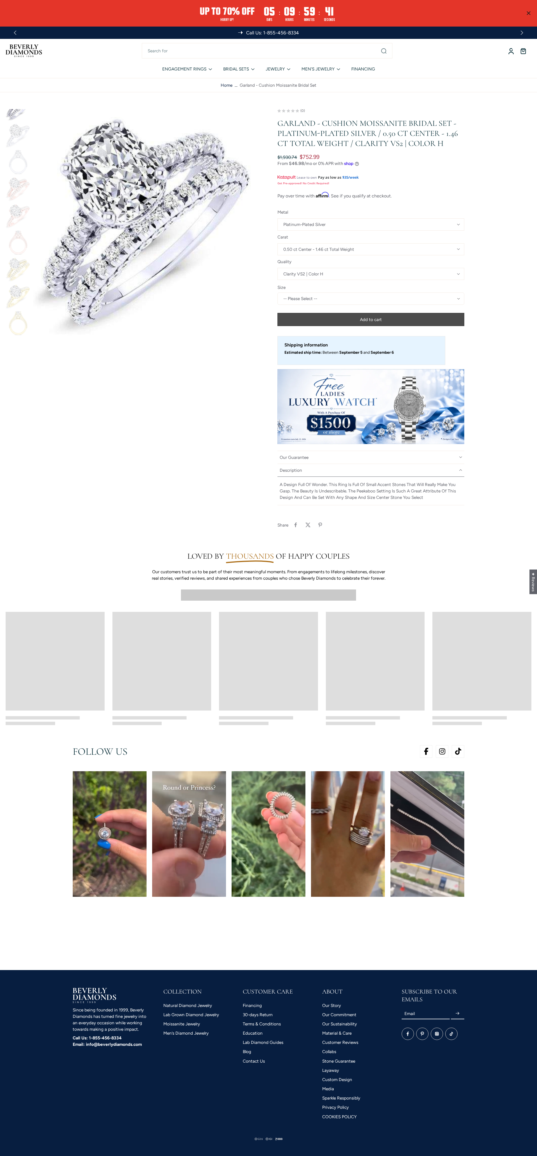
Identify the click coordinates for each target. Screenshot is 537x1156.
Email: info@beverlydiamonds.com (107, 1044)
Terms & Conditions (262, 1024)
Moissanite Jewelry (181, 1024)
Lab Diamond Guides (263, 1042)
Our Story (331, 1005)
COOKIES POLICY (339, 1116)
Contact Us (254, 1061)
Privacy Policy (335, 1107)
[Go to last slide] (15, 33)
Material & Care (337, 1033)
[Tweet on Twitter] (308, 525)
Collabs (329, 1051)
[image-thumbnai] (18, 135)
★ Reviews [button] (533, 581)
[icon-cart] (523, 51)
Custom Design (337, 1079)
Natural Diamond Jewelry (187, 1005)
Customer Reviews (340, 1042)
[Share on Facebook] (295, 525)
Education (253, 1033)
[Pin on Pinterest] (320, 525)
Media (328, 1088)
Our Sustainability (339, 1024)
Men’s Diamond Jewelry (186, 1033)
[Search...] (384, 51)
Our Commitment (339, 1014)
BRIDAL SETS (236, 69)
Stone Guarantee (338, 1061)
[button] (370, 319)
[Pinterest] (422, 1034)
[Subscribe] (457, 1013)
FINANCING (363, 69)
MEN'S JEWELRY (318, 69)
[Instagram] (437, 1034)
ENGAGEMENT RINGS (184, 69)
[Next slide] (522, 33)
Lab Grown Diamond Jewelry (191, 1014)
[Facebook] (408, 1034)
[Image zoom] (146, 222)
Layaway (330, 1070)
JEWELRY (275, 69)
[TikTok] (451, 1034)
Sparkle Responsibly (341, 1098)
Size (281, 287)
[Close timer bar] (528, 13)
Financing (252, 1005)
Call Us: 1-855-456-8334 (97, 1038)
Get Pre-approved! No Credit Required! (303, 183)
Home (226, 85)
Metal (282, 212)
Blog (247, 1051)
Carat (282, 237)
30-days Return (258, 1014)
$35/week (350, 177)
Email (409, 1013)
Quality (284, 261)
